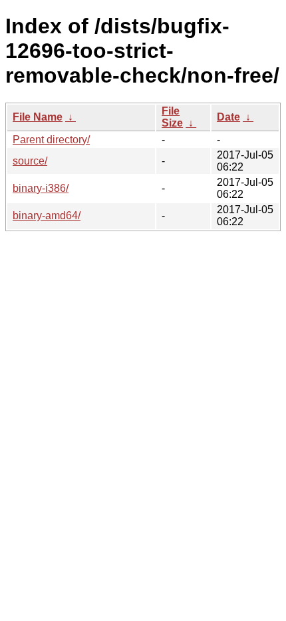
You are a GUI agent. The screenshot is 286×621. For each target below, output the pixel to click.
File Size (172, 117)
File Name (38, 117)
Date (228, 117)
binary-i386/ (41, 188)
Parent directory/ (51, 139)
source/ (30, 161)
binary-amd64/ (46, 215)
